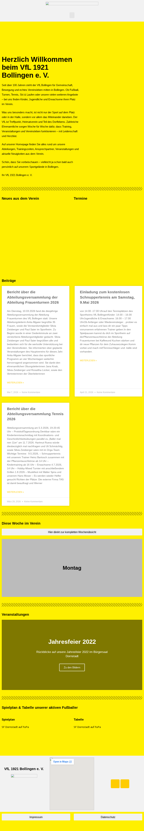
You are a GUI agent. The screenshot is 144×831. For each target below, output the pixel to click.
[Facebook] (115, 783)
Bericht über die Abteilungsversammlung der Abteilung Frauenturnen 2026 (33, 297)
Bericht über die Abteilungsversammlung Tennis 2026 (35, 414)
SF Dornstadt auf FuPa (15, 727)
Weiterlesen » (15, 382)
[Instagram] (124, 783)
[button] (72, 15)
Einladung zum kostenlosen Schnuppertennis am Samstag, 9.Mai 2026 (107, 297)
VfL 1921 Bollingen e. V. (24, 769)
